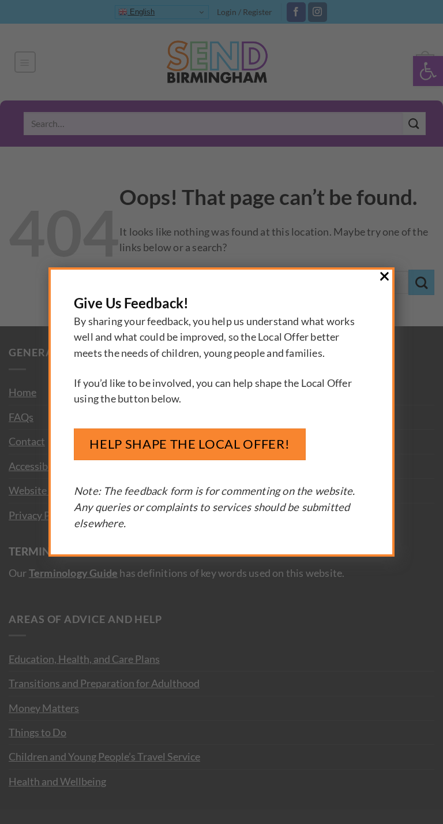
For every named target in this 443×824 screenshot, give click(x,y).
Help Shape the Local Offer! (189, 444)
